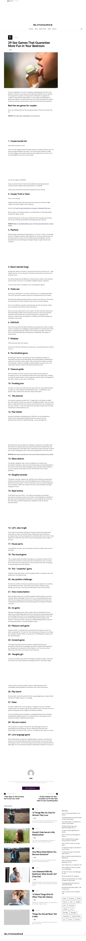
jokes (64, 905)
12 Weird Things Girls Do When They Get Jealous (42, 895)
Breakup (71, 898)
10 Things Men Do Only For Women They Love (43, 814)
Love (71, 909)
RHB (10, 50)
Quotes (70, 919)
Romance (77, 919)
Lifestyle (65, 909)
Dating (78, 898)
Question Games (76, 916)
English (11, 1)
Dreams (65, 902)
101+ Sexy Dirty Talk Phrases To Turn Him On (26, 116)
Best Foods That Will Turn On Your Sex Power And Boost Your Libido (33, 454)
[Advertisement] (40, 12)
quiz (64, 919)
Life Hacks (71, 905)
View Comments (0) (30, 788)
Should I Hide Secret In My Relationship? (43, 833)
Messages (73, 912)
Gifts (71, 902)
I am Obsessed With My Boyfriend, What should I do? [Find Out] (44, 874)
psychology (66, 916)
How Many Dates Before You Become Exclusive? (44, 853)
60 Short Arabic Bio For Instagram (70, 876)
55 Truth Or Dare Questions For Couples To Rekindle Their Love (31, 208)
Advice (64, 898)
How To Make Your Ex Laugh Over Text (72, 865)
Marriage (65, 912)
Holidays (78, 902)
